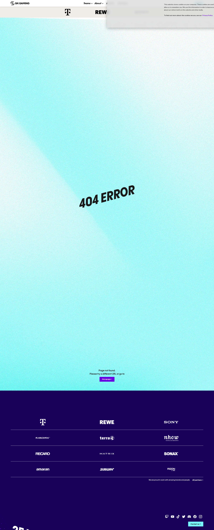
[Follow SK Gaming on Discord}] (189, 516)
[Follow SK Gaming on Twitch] (167, 516)
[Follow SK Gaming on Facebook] (195, 516)
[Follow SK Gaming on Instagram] (200, 516)
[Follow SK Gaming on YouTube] (172, 516)
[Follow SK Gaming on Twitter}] (183, 516)
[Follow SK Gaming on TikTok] (178, 516)
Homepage (106, 379)
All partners (197, 480)
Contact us (195, 524)
